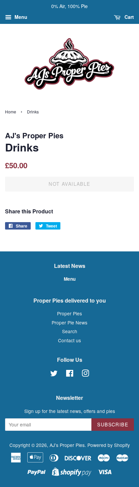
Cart (128, 16)
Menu (20, 16)
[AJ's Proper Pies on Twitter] (54, 374)
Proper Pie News (69, 322)
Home (10, 111)
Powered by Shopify (108, 445)
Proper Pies (69, 313)
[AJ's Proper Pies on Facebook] (70, 374)
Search (69, 331)
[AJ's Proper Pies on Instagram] (85, 374)
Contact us (69, 340)
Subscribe (112, 424)
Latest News (69, 266)
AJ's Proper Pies (67, 445)
